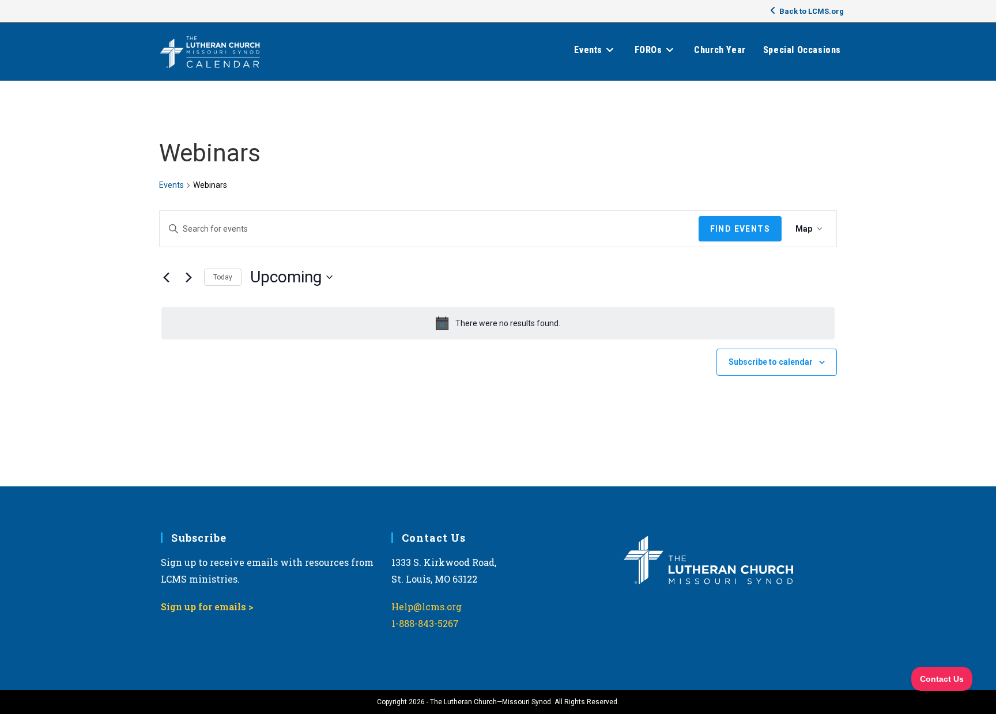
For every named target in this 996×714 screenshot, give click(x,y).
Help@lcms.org (426, 606)
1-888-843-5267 (425, 623)
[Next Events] (188, 277)
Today (222, 277)
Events (171, 185)
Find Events (740, 228)
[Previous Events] (166, 277)
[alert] (498, 323)
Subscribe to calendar (771, 362)
